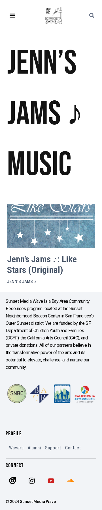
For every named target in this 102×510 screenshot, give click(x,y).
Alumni (34, 448)
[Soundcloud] (70, 480)
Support (53, 448)
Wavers (16, 448)
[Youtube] (51, 480)
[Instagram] (32, 480)
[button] (12, 15)
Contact (73, 448)
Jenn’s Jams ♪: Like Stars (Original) (42, 264)
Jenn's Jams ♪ (21, 281)
